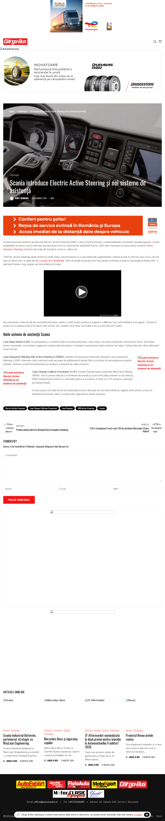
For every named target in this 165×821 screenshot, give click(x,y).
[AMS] (56, 784)
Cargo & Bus (11, 761)
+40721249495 (76, 801)
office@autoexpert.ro (46, 801)
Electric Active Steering (15, 408)
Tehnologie (22, 111)
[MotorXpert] (104, 784)
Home (12, 111)
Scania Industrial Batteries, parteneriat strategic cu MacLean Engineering (19, 739)
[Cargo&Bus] (133, 784)
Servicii (105, 730)
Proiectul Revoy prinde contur (139, 737)
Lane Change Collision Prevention (43, 408)
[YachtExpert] (96, 794)
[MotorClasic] (69, 794)
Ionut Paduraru (22, 198)
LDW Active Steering (86, 408)
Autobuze (48, 730)
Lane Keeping (67, 408)
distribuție (58, 260)
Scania (102, 408)
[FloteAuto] (78, 784)
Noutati (6, 730)
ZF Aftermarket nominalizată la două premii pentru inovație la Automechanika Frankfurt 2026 (103, 741)
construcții (44, 260)
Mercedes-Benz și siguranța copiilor (61, 740)
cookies (138, 814)
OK (147, 814)
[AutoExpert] (31, 784)
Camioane (58, 730)
